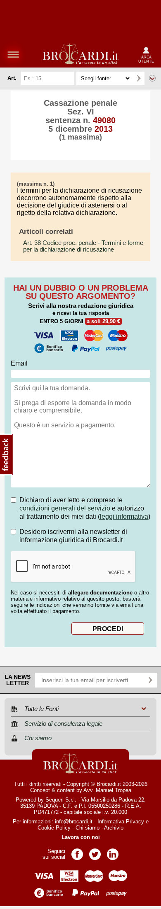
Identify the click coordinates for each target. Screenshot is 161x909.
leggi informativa (124, 516)
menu (13, 54)
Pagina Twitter (95, 851)
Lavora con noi (81, 837)
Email (19, 363)
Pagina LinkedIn (112, 851)
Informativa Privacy (120, 821)
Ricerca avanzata (152, 78)
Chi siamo (87, 828)
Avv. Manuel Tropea (107, 790)
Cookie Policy (54, 828)
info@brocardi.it (73, 821)
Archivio (113, 828)
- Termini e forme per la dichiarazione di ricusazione (83, 246)
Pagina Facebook (77, 851)
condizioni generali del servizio (64, 508)
